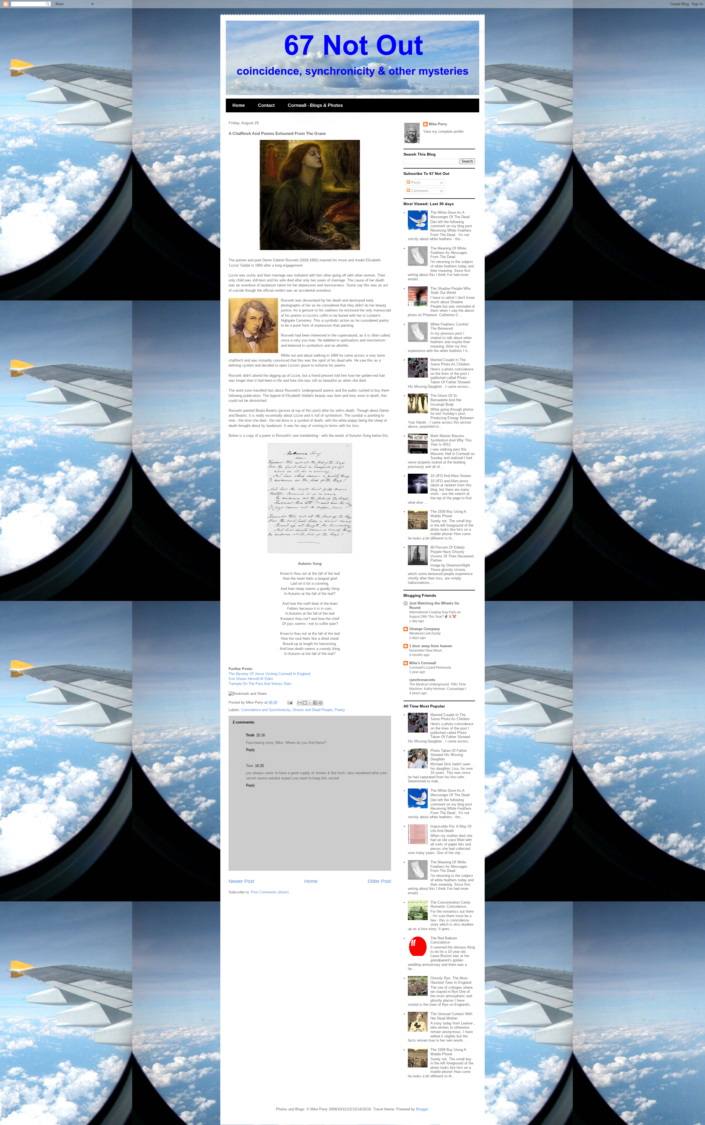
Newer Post (241, 881)
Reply (250, 750)
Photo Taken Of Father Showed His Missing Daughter (448, 755)
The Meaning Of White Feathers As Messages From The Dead (448, 252)
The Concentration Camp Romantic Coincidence (450, 904)
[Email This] (299, 703)
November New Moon (425, 650)
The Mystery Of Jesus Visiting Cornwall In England (269, 674)
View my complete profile (443, 131)
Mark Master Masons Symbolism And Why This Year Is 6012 (451, 440)
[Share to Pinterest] (320, 703)
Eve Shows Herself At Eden (251, 679)
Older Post (379, 881)
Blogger (422, 1109)
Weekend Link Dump (425, 633)
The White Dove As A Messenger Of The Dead (450, 214)
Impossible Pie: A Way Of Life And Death (450, 828)
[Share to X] (310, 703)
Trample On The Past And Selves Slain (260, 684)
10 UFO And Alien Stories (450, 476)
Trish (250, 735)
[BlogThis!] (305, 703)
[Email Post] (290, 702)
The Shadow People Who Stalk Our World (450, 290)
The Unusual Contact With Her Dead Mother (451, 1016)
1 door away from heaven (430, 646)
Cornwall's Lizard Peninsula (430, 667)
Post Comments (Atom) (270, 892)
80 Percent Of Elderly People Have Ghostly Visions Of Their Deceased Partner (451, 553)
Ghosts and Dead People (312, 710)
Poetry (340, 710)
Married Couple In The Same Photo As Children (450, 362)
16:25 (259, 766)
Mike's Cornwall (422, 663)
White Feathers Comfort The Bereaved (449, 326)
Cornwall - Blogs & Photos (315, 105)
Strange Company (424, 629)
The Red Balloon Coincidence (443, 940)
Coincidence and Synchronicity (265, 710)
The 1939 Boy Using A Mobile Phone (448, 513)
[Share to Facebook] (315, 703)
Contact (266, 105)
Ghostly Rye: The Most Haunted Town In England (450, 980)
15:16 (260, 735)
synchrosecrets (422, 680)
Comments (419, 191)
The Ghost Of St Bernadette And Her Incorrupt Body (446, 400)
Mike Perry (438, 124)
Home (238, 105)
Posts (415, 182)
